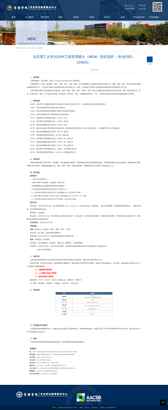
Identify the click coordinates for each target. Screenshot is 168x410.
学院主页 (142, 5)
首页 (14, 17)
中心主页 (142, 9)
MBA (60, 17)
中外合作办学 (138, 17)
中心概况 (29, 17)
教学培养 (45, 17)
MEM (91, 17)
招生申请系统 (130, 8)
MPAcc (107, 17)
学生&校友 (154, 17)
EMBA (76, 17)
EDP (123, 17)
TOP (163, 402)
